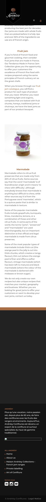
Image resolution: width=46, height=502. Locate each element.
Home (9, 454)
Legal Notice (34, 498)
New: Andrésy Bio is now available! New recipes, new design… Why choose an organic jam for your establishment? (23, 360)
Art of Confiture (14, 472)
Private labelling (14, 468)
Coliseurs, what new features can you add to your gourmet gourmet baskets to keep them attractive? (23, 329)
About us (10, 458)
